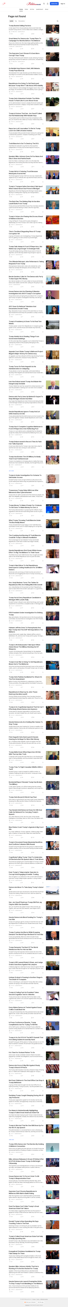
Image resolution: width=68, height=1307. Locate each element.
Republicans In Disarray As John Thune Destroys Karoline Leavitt (23, 693)
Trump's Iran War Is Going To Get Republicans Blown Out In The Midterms (26, 663)
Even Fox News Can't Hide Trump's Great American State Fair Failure (24, 1207)
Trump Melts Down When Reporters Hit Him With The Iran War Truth (25, 753)
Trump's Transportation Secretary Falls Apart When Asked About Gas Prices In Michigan (26, 188)
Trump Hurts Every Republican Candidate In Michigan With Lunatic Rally (25, 599)
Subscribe (54, 3)
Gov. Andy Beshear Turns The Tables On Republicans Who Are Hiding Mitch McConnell (25, 584)
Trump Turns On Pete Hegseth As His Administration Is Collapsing (22, 368)
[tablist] (17, 21)
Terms (37, 1299)
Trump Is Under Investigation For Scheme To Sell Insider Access (25, 476)
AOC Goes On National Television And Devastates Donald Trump (22, 308)
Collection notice (44, 1299)
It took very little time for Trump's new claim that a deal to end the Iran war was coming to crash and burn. (25, 446)
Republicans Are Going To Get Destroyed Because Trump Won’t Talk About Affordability (26, 84)
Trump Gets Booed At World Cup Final (22, 797)
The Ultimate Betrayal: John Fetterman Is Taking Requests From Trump (26, 263)
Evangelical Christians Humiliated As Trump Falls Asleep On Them (24, 1252)
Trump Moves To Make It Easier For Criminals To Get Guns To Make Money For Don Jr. (25, 506)
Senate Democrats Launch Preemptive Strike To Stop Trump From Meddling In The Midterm (26, 1282)
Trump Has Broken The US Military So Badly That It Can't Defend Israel (25, 458)
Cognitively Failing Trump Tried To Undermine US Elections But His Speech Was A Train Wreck (26, 858)
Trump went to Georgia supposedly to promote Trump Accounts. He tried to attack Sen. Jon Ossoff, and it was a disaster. (25, 712)
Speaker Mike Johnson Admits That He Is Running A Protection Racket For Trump (24, 1267)
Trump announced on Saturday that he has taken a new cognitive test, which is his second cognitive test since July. (25, 997)
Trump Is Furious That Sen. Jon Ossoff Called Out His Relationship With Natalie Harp (25, 115)
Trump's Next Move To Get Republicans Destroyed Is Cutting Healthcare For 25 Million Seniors (25, 567)
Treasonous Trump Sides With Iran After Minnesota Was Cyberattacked (23, 491)
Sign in (63, 3)
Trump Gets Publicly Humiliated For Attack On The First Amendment (25, 678)
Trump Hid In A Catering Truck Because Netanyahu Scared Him (23, 172)
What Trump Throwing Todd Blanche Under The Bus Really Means (25, 521)
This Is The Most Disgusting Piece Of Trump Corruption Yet (25, 233)
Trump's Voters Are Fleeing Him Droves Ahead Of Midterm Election (26, 218)
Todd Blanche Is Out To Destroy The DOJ (24, 143)
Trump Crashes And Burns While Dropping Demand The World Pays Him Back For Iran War (26, 933)
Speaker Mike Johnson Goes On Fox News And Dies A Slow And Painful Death (26, 157)
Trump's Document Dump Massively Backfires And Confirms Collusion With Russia (25, 843)
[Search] (44, 3)
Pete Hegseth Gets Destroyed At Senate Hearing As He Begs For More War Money (24, 738)
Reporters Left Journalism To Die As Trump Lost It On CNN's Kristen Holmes (24, 130)
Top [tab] (16, 21)
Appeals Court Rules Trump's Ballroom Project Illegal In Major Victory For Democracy (26, 353)
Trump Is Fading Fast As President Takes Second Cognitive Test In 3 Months (24, 993)
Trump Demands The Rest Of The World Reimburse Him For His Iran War (23, 948)
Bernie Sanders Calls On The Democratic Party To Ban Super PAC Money (26, 278)
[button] (21, 9)
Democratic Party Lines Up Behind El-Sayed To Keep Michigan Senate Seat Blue (26, 398)
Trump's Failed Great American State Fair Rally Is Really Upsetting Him (26, 1237)
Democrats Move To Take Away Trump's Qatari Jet (26, 888)
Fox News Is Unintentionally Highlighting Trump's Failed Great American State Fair (24, 1112)
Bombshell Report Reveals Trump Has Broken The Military (25, 783)
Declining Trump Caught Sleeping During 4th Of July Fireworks (26, 1096)
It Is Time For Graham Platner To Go (22, 1052)
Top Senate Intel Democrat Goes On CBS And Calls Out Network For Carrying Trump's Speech (25, 812)
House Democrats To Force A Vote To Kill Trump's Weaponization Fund (24, 1177)
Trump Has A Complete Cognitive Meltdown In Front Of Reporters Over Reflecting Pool (26, 428)
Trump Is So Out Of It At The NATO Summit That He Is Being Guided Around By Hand (26, 1039)
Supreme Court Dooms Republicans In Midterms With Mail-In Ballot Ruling (23, 1192)
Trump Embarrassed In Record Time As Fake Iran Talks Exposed (25, 443)
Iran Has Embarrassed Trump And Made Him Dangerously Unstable (25, 383)
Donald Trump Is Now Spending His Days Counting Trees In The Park (23, 1222)
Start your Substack (31, 1302)
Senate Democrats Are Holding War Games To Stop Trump (26, 723)
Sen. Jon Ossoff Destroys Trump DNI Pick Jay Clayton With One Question (25, 903)
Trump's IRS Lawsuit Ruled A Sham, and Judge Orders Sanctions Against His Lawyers (26, 963)
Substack (27, 1305)
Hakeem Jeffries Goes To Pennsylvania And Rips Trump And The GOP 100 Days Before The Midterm (26, 630)
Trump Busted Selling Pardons (20, 26)
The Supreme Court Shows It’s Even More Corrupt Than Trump (24, 54)
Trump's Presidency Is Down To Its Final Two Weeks (25, 323)
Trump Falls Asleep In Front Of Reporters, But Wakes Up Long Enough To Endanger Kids (25, 248)
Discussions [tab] (21, 21)
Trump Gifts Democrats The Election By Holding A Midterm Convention (26, 1145)
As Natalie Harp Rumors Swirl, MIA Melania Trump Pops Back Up (24, 69)
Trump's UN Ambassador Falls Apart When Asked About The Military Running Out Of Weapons (24, 647)
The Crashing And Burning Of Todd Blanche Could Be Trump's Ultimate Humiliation (25, 536)
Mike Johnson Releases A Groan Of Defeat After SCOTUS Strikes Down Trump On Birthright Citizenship (26, 1161)
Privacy (34, 1299)
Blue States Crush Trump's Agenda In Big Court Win (26, 828)
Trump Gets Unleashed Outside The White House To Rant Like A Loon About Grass (24, 100)
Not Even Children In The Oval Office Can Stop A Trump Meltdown (26, 1081)
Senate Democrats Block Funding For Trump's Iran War (26, 918)
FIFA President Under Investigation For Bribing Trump (26, 614)
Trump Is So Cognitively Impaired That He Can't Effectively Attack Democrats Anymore (26, 708)
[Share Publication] (47, 3)
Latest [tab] (11, 21)
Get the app (41, 1302)
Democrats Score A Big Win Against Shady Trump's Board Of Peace (24, 1066)
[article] (34, 29)
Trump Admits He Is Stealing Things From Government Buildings (24, 338)
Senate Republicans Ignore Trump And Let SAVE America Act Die (24, 413)
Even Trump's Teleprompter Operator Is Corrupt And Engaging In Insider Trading (24, 873)
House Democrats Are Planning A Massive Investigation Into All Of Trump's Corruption (25, 292)
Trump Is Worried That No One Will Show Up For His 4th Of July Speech (26, 1127)
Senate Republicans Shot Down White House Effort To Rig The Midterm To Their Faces (25, 551)
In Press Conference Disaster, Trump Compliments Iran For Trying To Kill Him (23, 1024)
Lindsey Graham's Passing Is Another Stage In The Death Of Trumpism (25, 978)
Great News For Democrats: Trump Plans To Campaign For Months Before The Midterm (25, 40)
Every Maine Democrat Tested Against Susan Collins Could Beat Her (25, 1008)
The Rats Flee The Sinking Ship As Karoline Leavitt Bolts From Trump (24, 203)
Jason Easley (21, 31)
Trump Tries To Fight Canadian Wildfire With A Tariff (26, 768)
